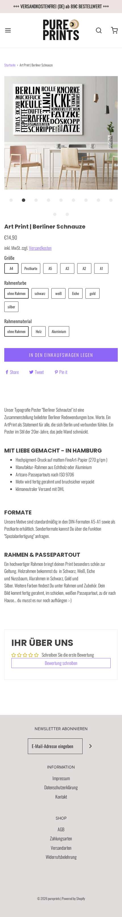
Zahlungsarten (61, 838)
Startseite (10, 64)
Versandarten (61, 847)
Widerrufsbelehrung (61, 856)
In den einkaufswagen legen (61, 354)
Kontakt (61, 796)
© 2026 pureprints (48, 898)
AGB (61, 829)
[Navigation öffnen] (8, 30)
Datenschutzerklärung (61, 787)
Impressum (61, 778)
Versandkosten (40, 247)
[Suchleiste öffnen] (98, 30)
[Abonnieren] (90, 746)
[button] (61, 133)
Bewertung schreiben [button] (61, 663)
